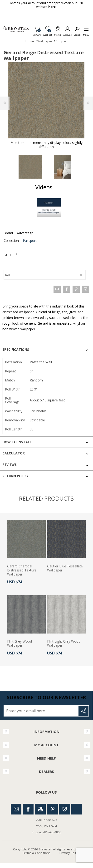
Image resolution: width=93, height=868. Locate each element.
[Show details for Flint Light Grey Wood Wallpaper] (66, 614)
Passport (30, 240)
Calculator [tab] (13, 453)
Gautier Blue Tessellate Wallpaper (65, 568)
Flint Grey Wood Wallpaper (19, 643)
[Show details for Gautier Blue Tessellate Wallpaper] (66, 539)
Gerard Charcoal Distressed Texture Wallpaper (21, 570)
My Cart (37, 33)
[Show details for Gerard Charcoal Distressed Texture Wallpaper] (26, 539)
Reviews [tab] (9, 464)
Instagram (16, 809)
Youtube (40, 809)
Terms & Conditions (36, 853)
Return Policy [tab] (15, 476)
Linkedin (76, 809)
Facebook (28, 809)
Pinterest (52, 809)
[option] (30, 166)
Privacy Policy (69, 853)
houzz (85, 289)
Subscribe (83, 711)
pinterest (76, 289)
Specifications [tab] (15, 349)
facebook (66, 289)
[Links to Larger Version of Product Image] (46, 100)
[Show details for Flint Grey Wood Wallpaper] (26, 614)
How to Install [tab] (17, 442)
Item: (8, 254)
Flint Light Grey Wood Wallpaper (63, 643)
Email (57, 289)
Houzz (64, 809)
